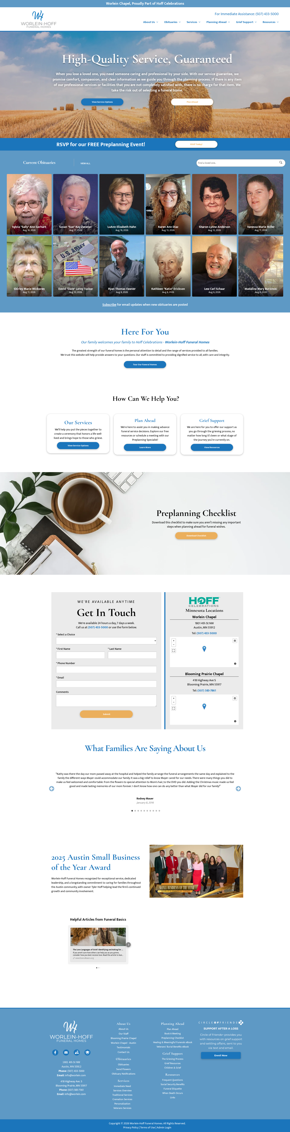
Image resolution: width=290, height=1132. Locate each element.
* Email (60, 678)
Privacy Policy (130, 1127)
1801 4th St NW (71, 1062)
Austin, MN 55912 (71, 1066)
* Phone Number (65, 663)
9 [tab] (156, 810)
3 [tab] (138, 810)
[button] (68, 944)
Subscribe (109, 304)
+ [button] (174, 641)
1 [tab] (132, 810)
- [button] (174, 645)
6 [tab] (147, 810)
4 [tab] (141, 810)
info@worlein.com (75, 1075)
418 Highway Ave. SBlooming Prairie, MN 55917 (71, 1083)
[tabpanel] (145, 784)
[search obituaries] (281, 163)
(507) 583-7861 (206, 690)
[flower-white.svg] (87, 1054)
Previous (52, 789)
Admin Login (164, 1127)
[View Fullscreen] (174, 651)
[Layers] (235, 641)
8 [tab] (153, 810)
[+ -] (204, 652)
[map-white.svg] (77, 1054)
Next (238, 789)
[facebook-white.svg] (55, 1054)
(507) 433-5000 (267, 14)
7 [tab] (150, 810)
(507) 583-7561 (76, 1090)
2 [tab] (135, 810)
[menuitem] (150, 22)
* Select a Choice (65, 635)
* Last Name (114, 649)
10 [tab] (159, 810)
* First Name (63, 649)
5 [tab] (144, 810)
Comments (62, 692)
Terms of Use (147, 1127)
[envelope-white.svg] (66, 1054)
